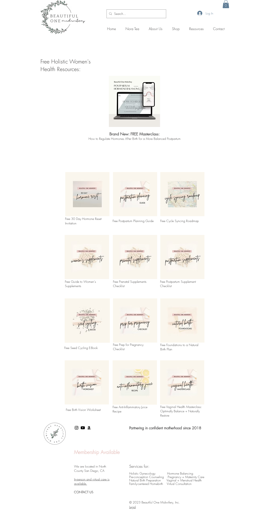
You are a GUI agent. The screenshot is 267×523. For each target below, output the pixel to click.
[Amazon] (89, 427)
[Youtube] (82, 427)
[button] (225, 4)
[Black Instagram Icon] (76, 427)
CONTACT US (84, 492)
